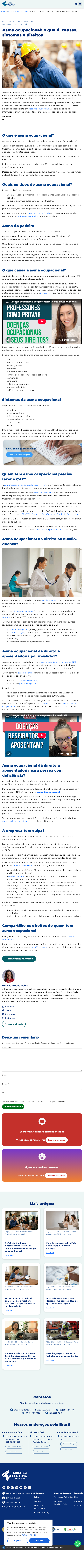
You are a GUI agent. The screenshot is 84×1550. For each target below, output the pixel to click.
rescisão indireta (16, 876)
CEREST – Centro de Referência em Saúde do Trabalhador (50, 514)
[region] (28, 1533)
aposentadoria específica (14, 821)
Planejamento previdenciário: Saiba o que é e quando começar (61, 1246)
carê (44, 703)
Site (3, 1093)
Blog (10, 11)
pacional (29, 611)
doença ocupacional (43, 493)
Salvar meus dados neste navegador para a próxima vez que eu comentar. (35, 1101)
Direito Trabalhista (22, 11)
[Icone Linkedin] (25, 1487)
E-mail (5, 1084)
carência (6, 617)
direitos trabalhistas (22, 865)
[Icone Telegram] (21, 1487)
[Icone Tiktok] (29, 1487)
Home (4, 11)
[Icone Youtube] (17, 1487)
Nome (5, 1075)
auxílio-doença (49, 600)
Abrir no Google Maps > (14, 1446)
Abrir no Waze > (14, 1452)
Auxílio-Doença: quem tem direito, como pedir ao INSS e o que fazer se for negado (62, 1301)
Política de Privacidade (30, 1535)
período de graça (18, 632)
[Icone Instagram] (4, 1487)
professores (46, 293)
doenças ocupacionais (39, 109)
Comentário (7, 1047)
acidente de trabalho (28, 216)
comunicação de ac (13, 485)
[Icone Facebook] (8, 1487)
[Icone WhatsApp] (12, 1487)
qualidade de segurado (18, 629)
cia (49, 703)
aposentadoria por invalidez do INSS (58, 662)
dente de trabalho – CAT (36, 485)
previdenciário (56, 529)
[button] (80, 4)
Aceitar (39, 1541)
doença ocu (19, 611)
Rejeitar (17, 1541)
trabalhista (41, 529)
